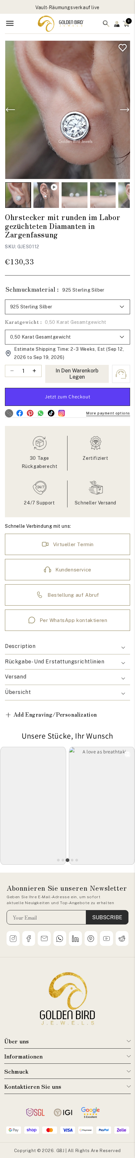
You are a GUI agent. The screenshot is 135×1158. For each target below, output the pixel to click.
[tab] (58, 860)
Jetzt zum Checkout (67, 396)
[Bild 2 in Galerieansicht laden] (74, 195)
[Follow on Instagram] (61, 413)
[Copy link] (9, 413)
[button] (126, 23)
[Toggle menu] (10, 24)
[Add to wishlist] (121, 46)
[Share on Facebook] (19, 413)
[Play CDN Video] (46, 195)
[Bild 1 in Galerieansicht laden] (18, 195)
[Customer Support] (121, 374)
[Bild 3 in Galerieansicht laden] (103, 195)
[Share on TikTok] (51, 413)
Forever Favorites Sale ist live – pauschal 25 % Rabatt (67, 8)
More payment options (108, 413)
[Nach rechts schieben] (124, 109)
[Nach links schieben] (10, 109)
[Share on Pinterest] (30, 413)
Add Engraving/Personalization (51, 714)
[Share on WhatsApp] (40, 413)
